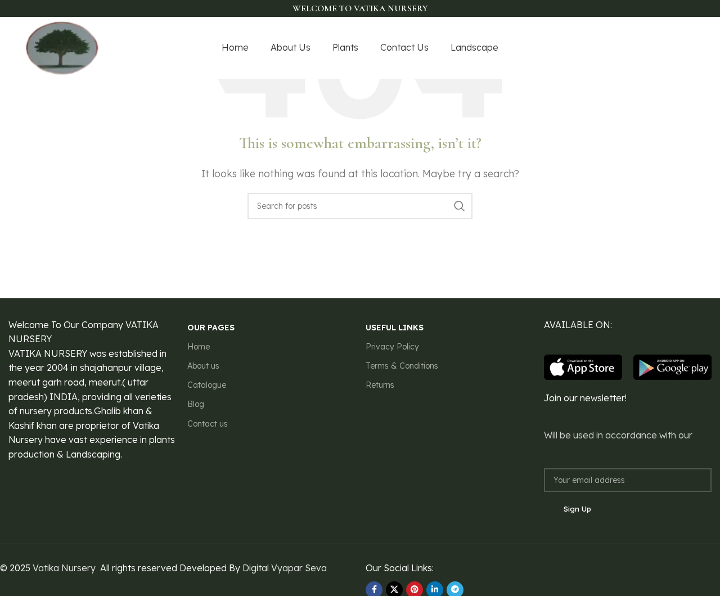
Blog (195, 404)
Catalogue (206, 385)
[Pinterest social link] (688, 48)
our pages (211, 327)
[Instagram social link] (658, 48)
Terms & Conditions (402, 366)
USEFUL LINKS (395, 327)
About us (203, 366)
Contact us (207, 424)
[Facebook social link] (631, 48)
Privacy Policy (392, 347)
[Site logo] (62, 46)
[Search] (459, 206)
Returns (380, 385)
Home (198, 347)
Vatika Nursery (64, 567)
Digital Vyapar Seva (284, 567)
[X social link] (644, 48)
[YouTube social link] (673, 48)
